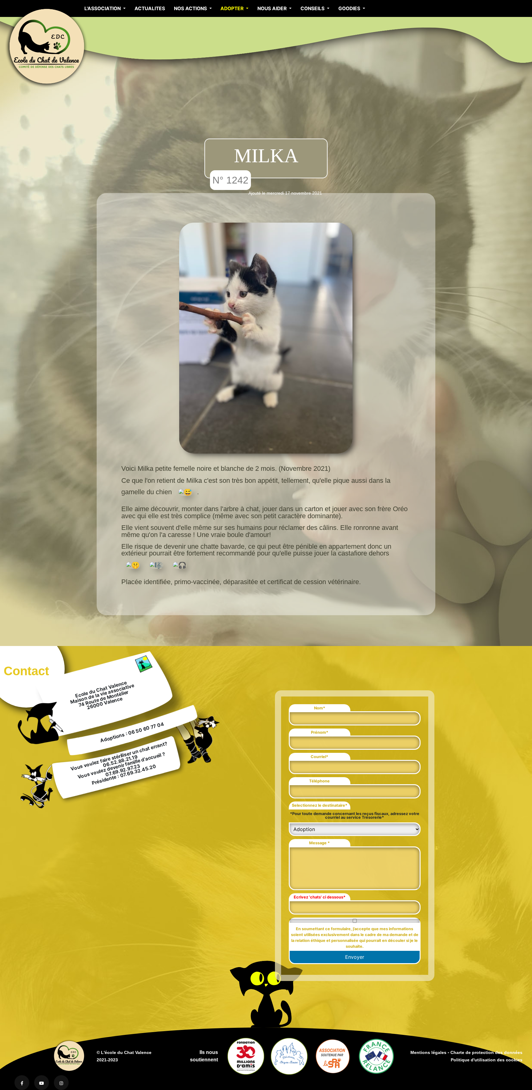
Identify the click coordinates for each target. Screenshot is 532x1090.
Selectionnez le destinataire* (319, 805)
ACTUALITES (150, 8)
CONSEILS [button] (313, 8)
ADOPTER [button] (232, 8)
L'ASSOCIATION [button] (103, 8)
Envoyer (354, 957)
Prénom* (319, 732)
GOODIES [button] (349, 8)
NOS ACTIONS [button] (191, 8)
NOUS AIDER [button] (272, 8)
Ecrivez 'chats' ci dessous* (319, 897)
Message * (319, 843)
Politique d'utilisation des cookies (486, 1059)
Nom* (319, 708)
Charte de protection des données (486, 1052)
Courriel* (319, 756)
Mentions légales (428, 1052)
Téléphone (319, 781)
